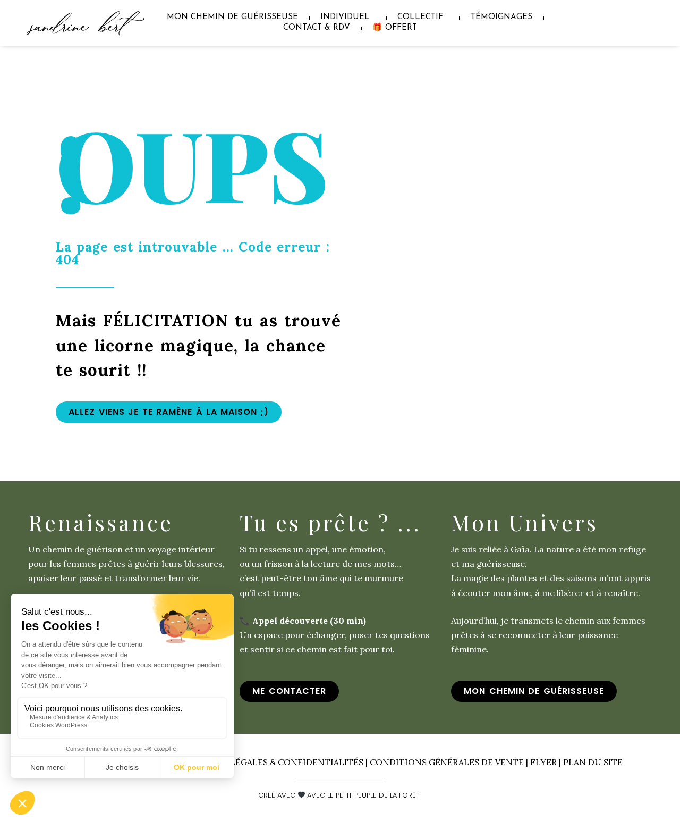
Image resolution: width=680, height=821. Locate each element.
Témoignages (501, 17)
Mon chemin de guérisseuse (232, 17)
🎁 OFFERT (394, 28)
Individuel (345, 17)
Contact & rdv (316, 28)
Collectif (420, 17)
